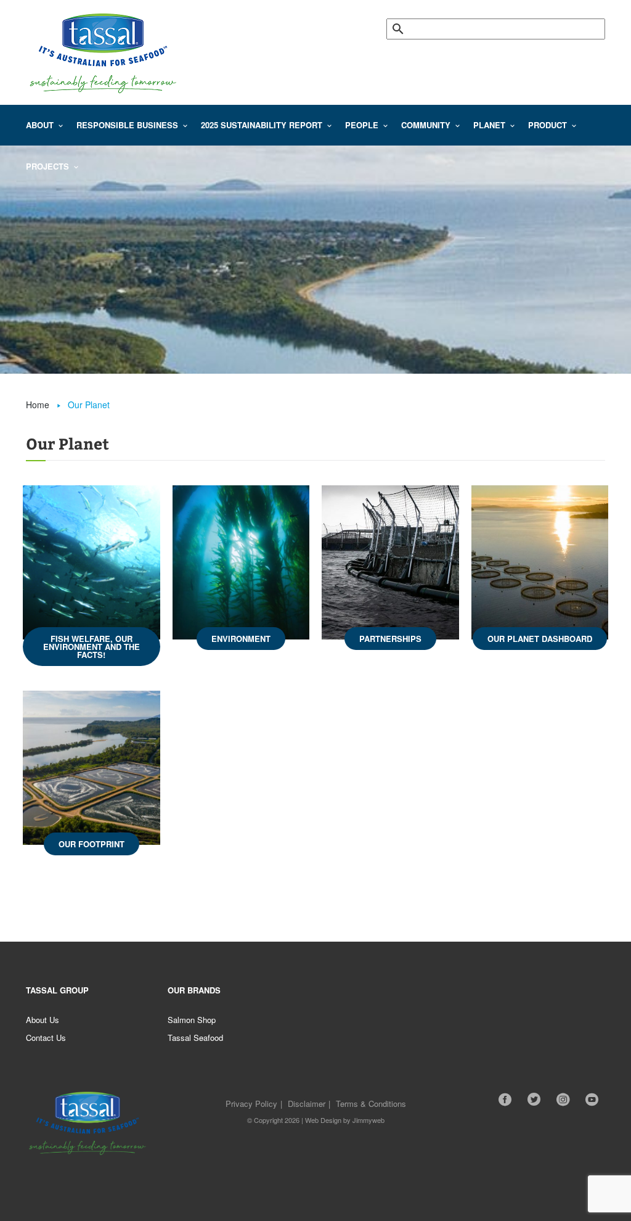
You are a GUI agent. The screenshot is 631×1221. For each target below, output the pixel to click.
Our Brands (194, 990)
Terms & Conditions (371, 1103)
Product (547, 125)
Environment (241, 638)
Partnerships (390, 638)
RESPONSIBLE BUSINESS (127, 125)
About (40, 125)
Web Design (323, 1120)
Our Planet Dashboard (539, 638)
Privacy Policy (251, 1103)
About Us (42, 1020)
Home (37, 404)
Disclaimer (306, 1103)
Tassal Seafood (195, 1037)
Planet (489, 125)
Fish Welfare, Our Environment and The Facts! (91, 646)
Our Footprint (91, 844)
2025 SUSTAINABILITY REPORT (261, 125)
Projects (47, 166)
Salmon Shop (192, 1020)
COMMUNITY (425, 125)
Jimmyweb (368, 1120)
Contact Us (46, 1037)
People (361, 125)
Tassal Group (57, 990)
